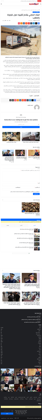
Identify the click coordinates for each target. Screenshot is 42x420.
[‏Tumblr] (31, 23)
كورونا (31, 95)
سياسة (40, 354)
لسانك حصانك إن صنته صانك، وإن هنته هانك (26, 229)
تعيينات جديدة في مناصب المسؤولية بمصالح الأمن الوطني (34, 157)
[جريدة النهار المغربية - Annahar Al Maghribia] (34, 4)
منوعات (39, 360)
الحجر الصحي (35, 397)
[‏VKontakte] (24, 23)
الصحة (40, 340)
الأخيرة (21, 225)
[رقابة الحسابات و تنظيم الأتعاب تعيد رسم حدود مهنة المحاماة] (7, 388)
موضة (40, 363)
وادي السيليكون (39, 400)
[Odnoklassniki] (21, 23)
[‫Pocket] (19, 23)
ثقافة (40, 346)
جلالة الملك (12, 397)
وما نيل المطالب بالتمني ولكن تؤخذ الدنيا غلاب (26, 242)
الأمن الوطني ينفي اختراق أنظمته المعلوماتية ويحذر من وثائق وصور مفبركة (21, 158)
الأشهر (34, 225)
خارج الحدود (39, 351)
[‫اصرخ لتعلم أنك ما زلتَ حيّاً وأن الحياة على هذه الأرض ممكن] (37, 248)
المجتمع (39, 341)
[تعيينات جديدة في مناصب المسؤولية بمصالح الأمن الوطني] (34, 153)
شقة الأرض (5, 397)
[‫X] (36, 23)
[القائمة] (1, 4)
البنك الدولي (36, 95)
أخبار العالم (39, 329)
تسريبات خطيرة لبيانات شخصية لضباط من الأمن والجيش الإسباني (12, 303)
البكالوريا (39, 397)
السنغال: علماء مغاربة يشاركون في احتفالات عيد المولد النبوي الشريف (32, 303)
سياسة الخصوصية (3, 418)
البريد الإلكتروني (37, 187)
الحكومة (31, 397)
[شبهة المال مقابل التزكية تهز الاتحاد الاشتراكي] (7, 380)
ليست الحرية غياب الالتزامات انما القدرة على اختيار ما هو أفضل (23, 233)
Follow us (39, 403)
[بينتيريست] (29, 23)
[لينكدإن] (34, 23)
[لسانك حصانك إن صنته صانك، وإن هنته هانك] (37, 230)
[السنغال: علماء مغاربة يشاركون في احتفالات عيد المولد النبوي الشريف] (31, 297)
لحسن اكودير (36, 20)
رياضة (40, 352)
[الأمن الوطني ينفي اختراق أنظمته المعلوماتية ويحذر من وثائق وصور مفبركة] (21, 153)
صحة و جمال (38, 333)
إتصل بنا (8, 418)
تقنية (40, 344)
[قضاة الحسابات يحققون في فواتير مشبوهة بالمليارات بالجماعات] (21, 388)
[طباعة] (10, 100)
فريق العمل (11, 418)
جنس (9, 397)
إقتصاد (40, 338)
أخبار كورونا (34, 12)
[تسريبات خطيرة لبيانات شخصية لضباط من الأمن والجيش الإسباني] (11, 297)
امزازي (16, 397)
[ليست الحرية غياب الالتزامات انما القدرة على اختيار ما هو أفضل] (37, 235)
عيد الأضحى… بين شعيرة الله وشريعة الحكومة (32, 214)
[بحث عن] (40, 4)
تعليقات (7, 225)
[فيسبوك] (39, 23)
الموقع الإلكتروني (17, 187)
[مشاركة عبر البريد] (13, 100)
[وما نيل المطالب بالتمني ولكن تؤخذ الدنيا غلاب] (37, 244)
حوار (40, 349)
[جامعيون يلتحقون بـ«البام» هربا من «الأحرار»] (34, 388)
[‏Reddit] (26, 23)
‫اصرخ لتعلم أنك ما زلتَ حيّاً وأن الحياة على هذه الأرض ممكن (24, 247)
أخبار (38, 12)
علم (40, 355)
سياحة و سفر (38, 332)
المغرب (28, 397)
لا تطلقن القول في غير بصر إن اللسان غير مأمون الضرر (25, 238)
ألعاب (39, 330)
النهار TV (39, 343)
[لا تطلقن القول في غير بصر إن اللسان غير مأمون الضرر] (37, 239)
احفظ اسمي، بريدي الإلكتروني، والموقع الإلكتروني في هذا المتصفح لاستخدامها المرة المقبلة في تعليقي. (24, 191)
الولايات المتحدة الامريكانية (21, 397)
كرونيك (39, 357)
